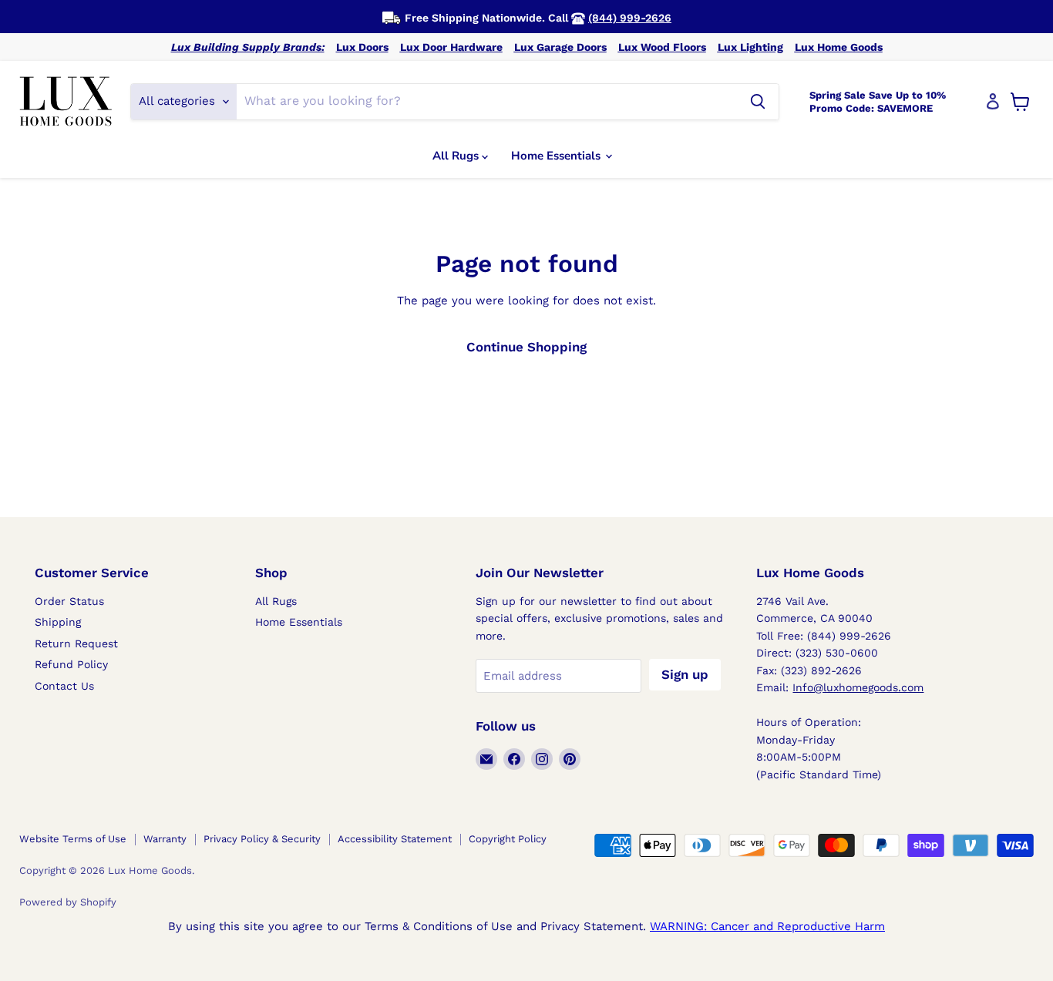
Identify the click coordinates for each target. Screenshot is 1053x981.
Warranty (165, 839)
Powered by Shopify (67, 902)
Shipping (58, 622)
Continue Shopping (526, 346)
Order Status (69, 601)
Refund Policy (71, 664)
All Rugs (457, 155)
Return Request (76, 643)
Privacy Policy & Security (262, 839)
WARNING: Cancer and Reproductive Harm (767, 926)
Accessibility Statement (395, 839)
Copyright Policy (508, 839)
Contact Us (64, 686)
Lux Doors (362, 47)
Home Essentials (557, 155)
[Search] (758, 101)
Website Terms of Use (72, 839)
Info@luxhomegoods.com (857, 687)
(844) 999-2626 (629, 18)
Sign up (684, 674)
